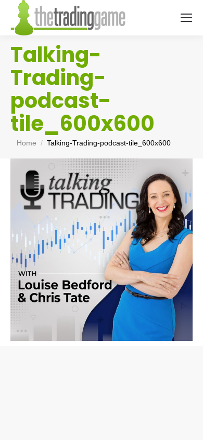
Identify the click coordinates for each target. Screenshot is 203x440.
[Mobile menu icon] (186, 17)
